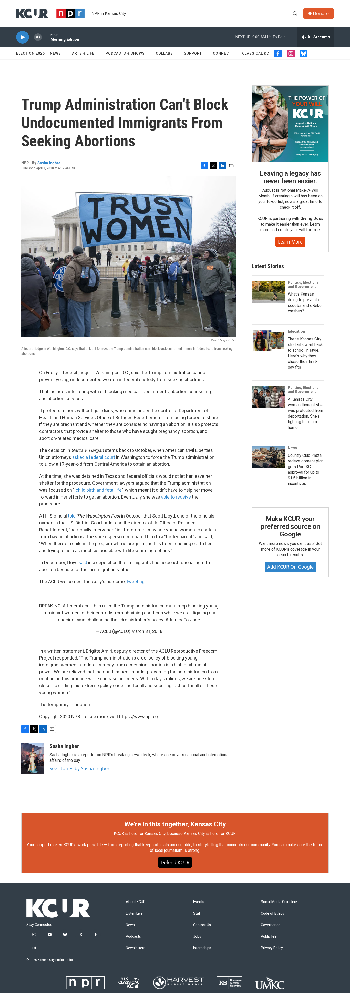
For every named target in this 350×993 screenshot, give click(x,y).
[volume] (38, 37)
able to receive (176, 497)
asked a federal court (93, 457)
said (83, 562)
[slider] (46, 37)
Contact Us (202, 925)
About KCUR (136, 902)
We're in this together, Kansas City (175, 824)
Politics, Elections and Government (303, 284)
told (72, 516)
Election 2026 (30, 53)
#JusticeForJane (182, 619)
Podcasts (133, 936)
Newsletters (135, 948)
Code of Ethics (272, 913)
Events (198, 902)
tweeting (136, 581)
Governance (270, 925)
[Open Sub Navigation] (65, 53)
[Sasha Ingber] (32, 758)
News (55, 53)
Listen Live (134, 913)
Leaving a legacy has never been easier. (290, 177)
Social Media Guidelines (280, 902)
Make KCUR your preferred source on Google (290, 526)
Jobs (197, 936)
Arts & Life (83, 53)
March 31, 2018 (146, 631)
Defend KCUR (175, 862)
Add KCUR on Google (290, 567)
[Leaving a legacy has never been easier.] (290, 124)
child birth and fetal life (99, 490)
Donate (321, 13)
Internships (202, 948)
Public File (269, 936)
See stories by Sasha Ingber (79, 768)
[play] (22, 37)
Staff (197, 913)
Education (296, 331)
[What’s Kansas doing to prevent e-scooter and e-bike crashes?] (268, 292)
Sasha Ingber (48, 162)
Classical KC (255, 53)
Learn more (290, 242)
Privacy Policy (272, 948)
